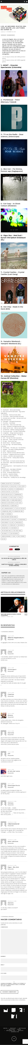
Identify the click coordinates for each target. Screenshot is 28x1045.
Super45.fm (15, 1031)
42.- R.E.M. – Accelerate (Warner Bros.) (10, 472)
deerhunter (18, 494)
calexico (11, 488)
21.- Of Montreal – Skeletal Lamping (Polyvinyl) (12, 429)
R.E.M (11, 522)
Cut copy (15, 491)
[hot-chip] (14, 338)
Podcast (13, 1028)
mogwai (9, 513)
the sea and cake (6, 530)
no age (14, 519)
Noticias (12, 1029)
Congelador (19, 488)
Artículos (3, 35)
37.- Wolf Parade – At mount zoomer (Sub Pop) (13, 461)
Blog (19, 1029)
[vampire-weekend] (14, 372)
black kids (14, 486)
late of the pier (20, 508)
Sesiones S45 (10, 1030)
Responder (11, 639)
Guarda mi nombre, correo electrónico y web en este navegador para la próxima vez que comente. (13, 984)
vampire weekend (6, 536)
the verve (4, 533)
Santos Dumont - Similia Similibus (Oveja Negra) (14, 565)
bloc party (22, 486)
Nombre (3, 956)
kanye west (14, 505)
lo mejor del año (18, 511)
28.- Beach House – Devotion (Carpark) (11, 443)
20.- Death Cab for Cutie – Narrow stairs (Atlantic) (13, 428)
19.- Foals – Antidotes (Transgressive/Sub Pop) (12, 426)
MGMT (3, 513)
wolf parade (21, 536)
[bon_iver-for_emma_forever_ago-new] (14, 200)
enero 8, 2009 (11, 650)
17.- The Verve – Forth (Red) (8, 423)
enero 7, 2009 (11, 667)
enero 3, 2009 (11, 731)
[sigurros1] (14, 268)
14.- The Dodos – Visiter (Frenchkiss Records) (12, 416)
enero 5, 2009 (11, 713)
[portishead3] (14, 131)
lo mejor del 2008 (6, 511)
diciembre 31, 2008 (12, 801)
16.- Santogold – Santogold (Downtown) (11, 421)
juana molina (5, 505)
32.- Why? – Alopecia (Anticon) (8, 451)
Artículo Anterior (14, 556)
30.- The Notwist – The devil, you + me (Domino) (13, 447)
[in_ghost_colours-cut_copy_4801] (14, 232)
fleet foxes (13, 497)
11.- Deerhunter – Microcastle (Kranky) (10, 410)
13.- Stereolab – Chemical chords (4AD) (11, 415)
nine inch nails (6, 519)
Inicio (5, 1028)
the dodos (20, 525)
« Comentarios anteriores (7, 631)
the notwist (5, 527)
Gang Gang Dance (16, 500)
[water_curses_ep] (14, 407)
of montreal (22, 519)
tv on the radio (13, 533)
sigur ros (4, 525)
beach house (5, 486)
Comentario (4, 927)
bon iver (4, 488)
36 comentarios (10, 35)
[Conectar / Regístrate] (26, 1)
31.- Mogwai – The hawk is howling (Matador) (12, 449)
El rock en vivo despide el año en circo (14, 559)
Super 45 (3, 616)
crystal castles (6, 491)
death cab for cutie (7, 494)
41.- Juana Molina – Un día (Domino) (10, 471)
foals (20, 497)
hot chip (18, 502)
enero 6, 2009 (11, 692)
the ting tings (17, 530)
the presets (14, 527)
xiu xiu (3, 539)
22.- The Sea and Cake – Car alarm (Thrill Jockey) (13, 431)
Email (3, 964)
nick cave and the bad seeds (9, 516)
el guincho (5, 497)
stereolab (12, 525)
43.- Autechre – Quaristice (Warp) (9, 474)
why (14, 536)
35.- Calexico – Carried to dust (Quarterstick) (12, 456)
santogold (19, 522)
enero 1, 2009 (11, 769)
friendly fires (5, 500)
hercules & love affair (8, 502)
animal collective (7, 483)
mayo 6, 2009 (11, 636)
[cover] (14, 165)
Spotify (20, 1030)
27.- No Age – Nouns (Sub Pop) (9, 441)
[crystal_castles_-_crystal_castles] (14, 303)
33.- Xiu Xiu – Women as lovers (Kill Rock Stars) (12, 452)
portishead (5, 522)
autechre (16, 483)
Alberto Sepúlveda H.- (16, 638)
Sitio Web (3, 973)
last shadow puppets (7, 508)
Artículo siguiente (14, 562)
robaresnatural (13, 824)
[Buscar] (24, 1)
